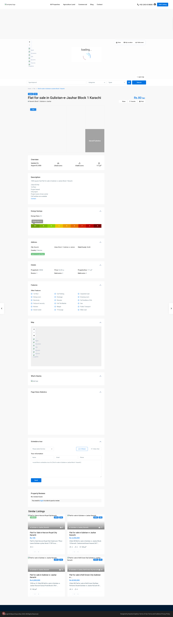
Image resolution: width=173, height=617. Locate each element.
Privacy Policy (165, 614)
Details (33, 265)
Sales (30, 94)
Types (110, 82)
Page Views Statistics (39, 392)
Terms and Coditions (154, 614)
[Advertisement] (86, 24)
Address (34, 242)
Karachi (31, 101)
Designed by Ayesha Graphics (129, 614)
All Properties (55, 4)
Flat (34, 88)
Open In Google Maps (38, 254)
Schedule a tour (36, 441)
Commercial (82, 4)
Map (32, 322)
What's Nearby (36, 376)
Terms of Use (143, 614)
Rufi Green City (88, 570)
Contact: (33, 198)
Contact (99, 4)
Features (34, 285)
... (56, 543)
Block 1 (37, 101)
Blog (92, 4)
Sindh (89, 247)
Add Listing (163, 4)
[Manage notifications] (3, 613)
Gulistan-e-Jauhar (45, 101)
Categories (92, 82)
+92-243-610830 (146, 5)
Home (29, 88)
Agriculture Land (69, 4)
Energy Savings (36, 211)
